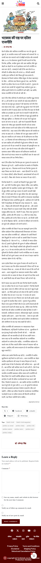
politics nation (7, 429)
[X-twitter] (17, 530)
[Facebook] (12, 530)
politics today (7, 432)
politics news (19, 429)
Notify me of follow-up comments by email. (16, 508)
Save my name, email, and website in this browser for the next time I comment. (21, 498)
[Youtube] (29, 530)
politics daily (20, 426)
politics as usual (8, 426)
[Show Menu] (3, 3)
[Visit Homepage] (20, 3)
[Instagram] (23, 530)
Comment (6, 468)
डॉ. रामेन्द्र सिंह (8, 47)
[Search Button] (38, 3)
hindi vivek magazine (23, 422)
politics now (30, 429)
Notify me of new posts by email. (13, 515)
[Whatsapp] (34, 530)
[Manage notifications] (5, 558)
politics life (30, 426)
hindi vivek (10, 422)
